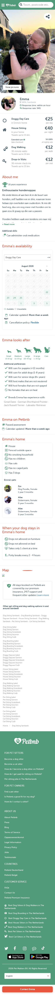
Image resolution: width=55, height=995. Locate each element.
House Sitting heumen (12, 677)
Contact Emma (27, 989)
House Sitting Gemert (11, 672)
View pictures (12, 87)
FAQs (6, 888)
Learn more (43, 595)
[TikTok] (43, 949)
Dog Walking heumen (11, 691)
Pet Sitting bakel (9, 697)
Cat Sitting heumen (10, 719)
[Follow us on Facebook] (15, 949)
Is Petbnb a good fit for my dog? (19, 797)
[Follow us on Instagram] (24, 949)
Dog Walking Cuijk (10, 693)
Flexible (35, 322)
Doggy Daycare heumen (12, 663)
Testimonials (10, 857)
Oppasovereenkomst (14, 837)
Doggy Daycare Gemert (12, 658)
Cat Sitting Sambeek (37, 621)
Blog (6, 827)
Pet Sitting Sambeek (20, 621)
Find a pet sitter (11, 792)
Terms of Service (12, 832)
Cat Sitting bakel (9, 711)
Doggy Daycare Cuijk (11, 665)
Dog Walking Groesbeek (12, 688)
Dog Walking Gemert (11, 686)
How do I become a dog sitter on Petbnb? (24, 769)
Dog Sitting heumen (11, 634)
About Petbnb (10, 817)
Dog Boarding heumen (12, 649)
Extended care (17, 140)
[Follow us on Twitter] (6, 949)
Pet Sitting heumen (10, 705)
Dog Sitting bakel (9, 627)
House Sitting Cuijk (10, 679)
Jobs (6, 852)
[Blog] (34, 949)
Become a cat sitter (13, 764)
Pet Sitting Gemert (10, 700)
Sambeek (31, 102)
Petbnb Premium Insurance (17, 898)
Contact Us (9, 893)
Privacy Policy (10, 847)
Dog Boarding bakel (10, 641)
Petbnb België (10, 875)
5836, (24, 102)
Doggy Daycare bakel (11, 655)
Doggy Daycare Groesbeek (13, 660)
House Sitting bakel (10, 669)
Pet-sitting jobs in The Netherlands (20, 779)
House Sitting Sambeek (28, 618)
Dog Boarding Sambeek (30, 616)
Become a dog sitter (13, 759)
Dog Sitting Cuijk (9, 637)
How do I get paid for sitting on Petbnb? (23, 774)
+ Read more (8, 224)
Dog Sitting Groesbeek (12, 632)
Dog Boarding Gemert (11, 644)
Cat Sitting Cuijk (9, 721)
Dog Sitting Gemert (10, 629)
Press (6, 822)
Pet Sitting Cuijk (9, 707)
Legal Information (12, 842)
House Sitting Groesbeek (13, 674)
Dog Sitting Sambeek (11, 616)
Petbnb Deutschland (13, 870)
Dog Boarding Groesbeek (13, 646)
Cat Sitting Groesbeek (11, 716)
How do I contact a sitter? (16, 802)
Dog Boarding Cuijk (10, 651)
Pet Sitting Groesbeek (11, 702)
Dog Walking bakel (10, 683)
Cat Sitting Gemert (10, 714)
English (9, 976)
